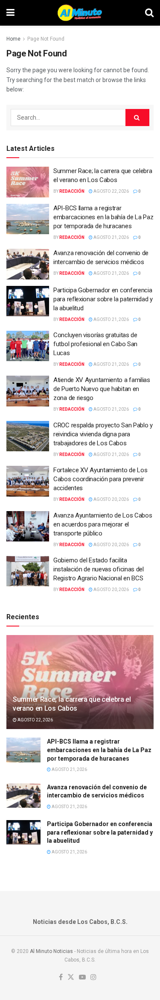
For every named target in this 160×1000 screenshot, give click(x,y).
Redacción (71, 191)
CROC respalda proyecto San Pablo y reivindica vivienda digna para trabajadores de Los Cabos (103, 434)
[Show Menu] (10, 13)
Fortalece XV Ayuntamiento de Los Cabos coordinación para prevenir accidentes (100, 479)
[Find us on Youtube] (82, 977)
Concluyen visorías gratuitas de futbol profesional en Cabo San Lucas (95, 344)
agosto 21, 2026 (111, 237)
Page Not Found (45, 39)
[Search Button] (149, 13)
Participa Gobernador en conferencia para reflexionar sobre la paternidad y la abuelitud (103, 299)
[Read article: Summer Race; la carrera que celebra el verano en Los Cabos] (27, 182)
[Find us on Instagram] (93, 977)
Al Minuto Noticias (51, 951)
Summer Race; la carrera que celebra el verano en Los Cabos (72, 703)
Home (13, 39)
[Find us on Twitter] (70, 977)
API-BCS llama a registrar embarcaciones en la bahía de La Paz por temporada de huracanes (103, 217)
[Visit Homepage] (79, 12)
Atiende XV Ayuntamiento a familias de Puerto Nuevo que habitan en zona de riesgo (101, 389)
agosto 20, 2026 (111, 499)
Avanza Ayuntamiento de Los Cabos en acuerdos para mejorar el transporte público (102, 524)
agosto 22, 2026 (111, 191)
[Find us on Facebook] (61, 977)
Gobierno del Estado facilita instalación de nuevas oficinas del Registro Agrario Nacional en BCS (98, 569)
